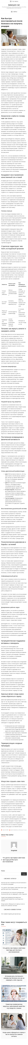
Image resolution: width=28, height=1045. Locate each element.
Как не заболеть (14, 830)
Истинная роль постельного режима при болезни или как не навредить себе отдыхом (14, 893)
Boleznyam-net (14, 5)
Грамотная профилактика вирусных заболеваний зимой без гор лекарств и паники (12, 899)
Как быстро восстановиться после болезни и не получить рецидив (13, 883)
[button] (14, 11)
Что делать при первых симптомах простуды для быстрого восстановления (14, 860)
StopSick (14, 850)
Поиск (3, 871)
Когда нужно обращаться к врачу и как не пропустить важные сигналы (13, 904)
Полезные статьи (23, 830)
